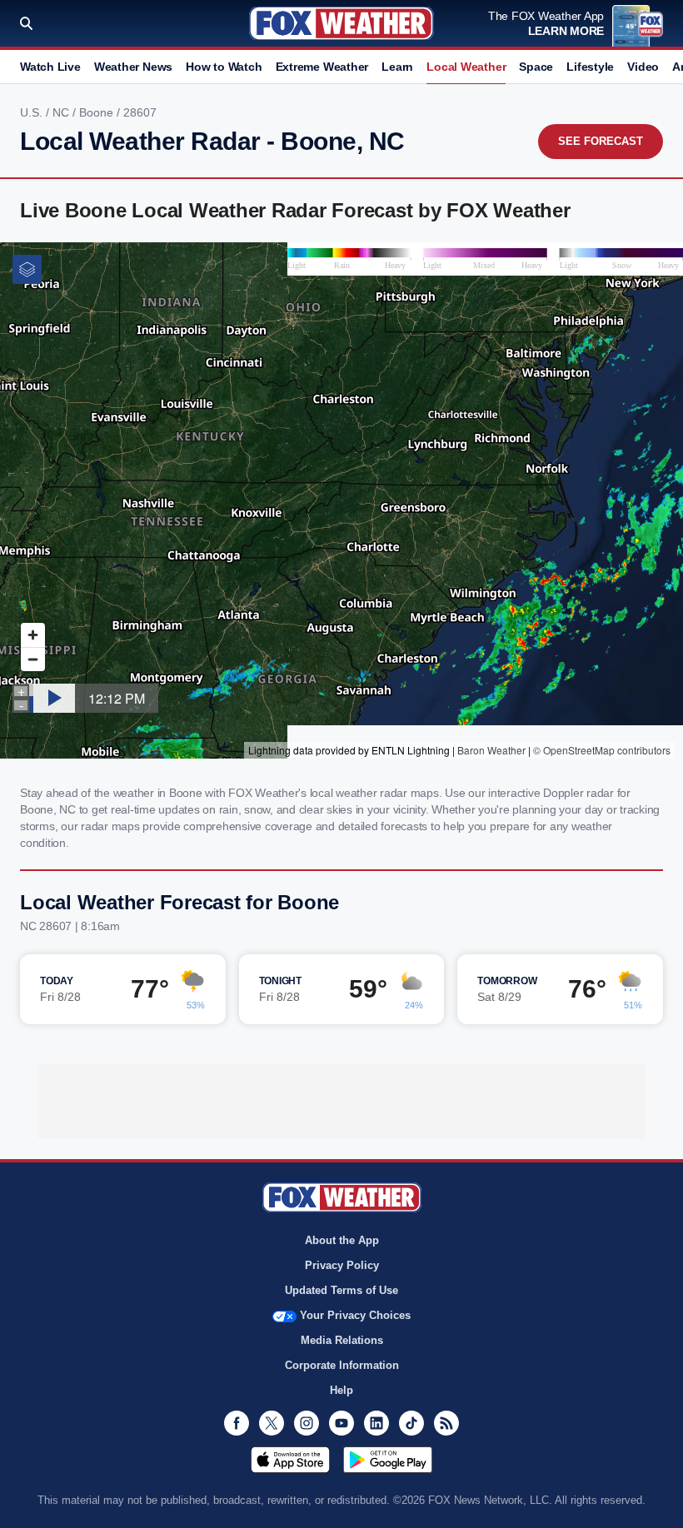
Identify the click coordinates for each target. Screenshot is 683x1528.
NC (62, 112)
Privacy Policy (342, 1265)
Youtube (341, 1423)
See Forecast (600, 141)
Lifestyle (590, 66)
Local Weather (466, 66)
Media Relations (342, 1340)
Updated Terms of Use (341, 1290)
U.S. (33, 112)
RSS (446, 1423)
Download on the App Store (290, 1459)
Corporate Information (342, 1365)
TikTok (411, 1423)
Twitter (271, 1423)
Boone (98, 112)
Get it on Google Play (387, 1459)
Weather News (133, 66)
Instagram (306, 1423)
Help (341, 1390)
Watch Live (50, 66)
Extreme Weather (322, 66)
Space (536, 66)
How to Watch (224, 66)
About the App (342, 1240)
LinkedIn (376, 1423)
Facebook (236, 1423)
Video (643, 66)
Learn (397, 66)
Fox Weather (341, 23)
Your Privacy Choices (355, 1315)
